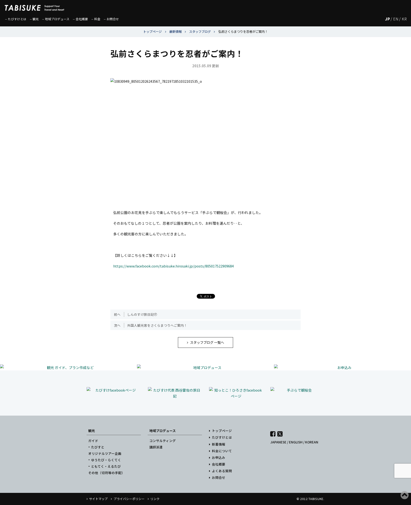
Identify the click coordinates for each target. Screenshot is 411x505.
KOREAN (311, 442)
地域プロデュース (162, 430)
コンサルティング (162, 440)
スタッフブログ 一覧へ (207, 342)
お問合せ (218, 477)
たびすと (97, 447)
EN (395, 19)
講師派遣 (156, 447)
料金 (97, 19)
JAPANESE (278, 442)
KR (404, 19)
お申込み (218, 457)
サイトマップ (98, 498)
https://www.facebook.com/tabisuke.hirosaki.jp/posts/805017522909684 (173, 265)
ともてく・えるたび (106, 466)
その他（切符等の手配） (106, 472)
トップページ (222, 430)
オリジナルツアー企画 (104, 453)
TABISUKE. (316, 498)
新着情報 (218, 444)
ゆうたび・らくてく (106, 459)
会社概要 (218, 464)
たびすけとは (222, 437)
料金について (222, 450)
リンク (155, 498)
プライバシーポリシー (129, 498)
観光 (91, 430)
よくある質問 (222, 470)
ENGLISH (296, 442)
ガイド (93, 440)
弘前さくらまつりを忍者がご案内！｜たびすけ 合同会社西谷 (34, 6)
